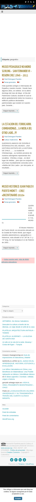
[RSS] (31, 1)
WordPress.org (8, 419)
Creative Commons (13, 452)
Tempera (21, 464)
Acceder (5, 409)
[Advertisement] (18, 34)
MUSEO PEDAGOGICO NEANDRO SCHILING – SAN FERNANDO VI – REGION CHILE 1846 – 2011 (17, 71)
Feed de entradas (9, 412)
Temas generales (10, 82)
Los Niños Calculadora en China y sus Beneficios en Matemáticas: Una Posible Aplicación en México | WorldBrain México (18, 371)
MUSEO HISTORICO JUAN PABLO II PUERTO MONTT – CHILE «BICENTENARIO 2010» (18, 191)
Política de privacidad (17, 450)
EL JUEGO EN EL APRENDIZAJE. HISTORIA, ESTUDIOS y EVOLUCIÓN (18, 363)
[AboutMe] (33, 1)
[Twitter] (25, 1)
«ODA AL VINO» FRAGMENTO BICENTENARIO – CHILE (18, 385)
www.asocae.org (6, 448)
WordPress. (30, 464)
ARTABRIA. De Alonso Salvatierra (15, 321)
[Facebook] (28, 1)
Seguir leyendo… (9, 111)
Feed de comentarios (10, 416)
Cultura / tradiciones (11, 140)
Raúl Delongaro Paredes (12, 79)
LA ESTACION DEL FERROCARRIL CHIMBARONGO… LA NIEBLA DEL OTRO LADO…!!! (17, 128)
